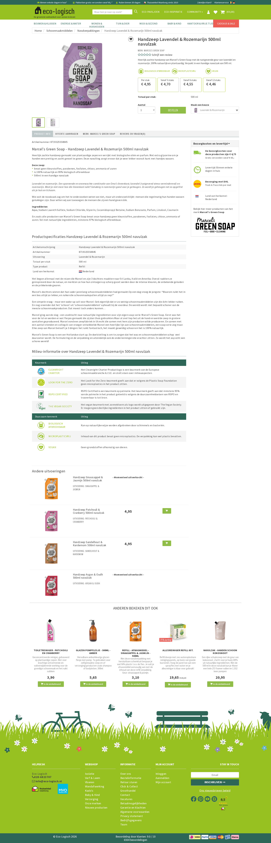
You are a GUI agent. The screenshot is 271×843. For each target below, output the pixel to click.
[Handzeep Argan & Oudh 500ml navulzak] (51, 585)
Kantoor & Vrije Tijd (200, 23)
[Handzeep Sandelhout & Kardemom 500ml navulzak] (51, 553)
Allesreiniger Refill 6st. (177, 650)
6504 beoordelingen (135, 840)
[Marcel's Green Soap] (214, 223)
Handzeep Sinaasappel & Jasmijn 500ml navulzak (88, 478)
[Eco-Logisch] (53, 10)
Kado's (89, 790)
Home (38, 30)
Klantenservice (222, 2)
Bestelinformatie (130, 778)
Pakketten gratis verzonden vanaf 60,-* (94, 2)
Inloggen (161, 773)
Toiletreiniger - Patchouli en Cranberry (51, 652)
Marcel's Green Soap (154, 50)
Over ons (125, 773)
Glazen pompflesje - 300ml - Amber (93, 652)
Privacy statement (131, 816)
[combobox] (215, 110)
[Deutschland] (234, 2)
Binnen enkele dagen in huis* (53, 2)
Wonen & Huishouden (96, 25)
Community (194, 11)
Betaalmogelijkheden (133, 803)
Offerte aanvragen (66, 133)
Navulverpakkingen (88, 30)
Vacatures (126, 799)
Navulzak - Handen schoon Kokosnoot (220, 652)
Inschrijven (214, 782)
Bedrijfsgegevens (131, 820)
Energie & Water (71, 23)
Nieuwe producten (96, 807)
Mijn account (163, 782)
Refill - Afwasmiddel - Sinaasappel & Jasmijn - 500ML (135, 653)
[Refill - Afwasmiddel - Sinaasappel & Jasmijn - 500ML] (135, 630)
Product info (42, 133)
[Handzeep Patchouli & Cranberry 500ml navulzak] (51, 520)
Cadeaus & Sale (226, 23)
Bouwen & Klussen (45, 23)
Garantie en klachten (133, 807)
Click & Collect (129, 786)
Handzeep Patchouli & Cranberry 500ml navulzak (88, 511)
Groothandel (128, 790)
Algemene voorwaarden (134, 812)
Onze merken (93, 803)
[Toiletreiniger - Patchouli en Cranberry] (50, 630)
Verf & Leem (92, 778)
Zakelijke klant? (204, 2)
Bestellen (173, 110)
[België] (231, 2)
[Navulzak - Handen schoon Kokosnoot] (220, 630)
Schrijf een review (162, 55)
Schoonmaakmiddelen (59, 30)
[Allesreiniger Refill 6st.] (177, 630)
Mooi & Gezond (148, 23)
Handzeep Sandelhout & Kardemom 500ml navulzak (89, 543)
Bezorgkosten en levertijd (210, 143)
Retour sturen (128, 782)
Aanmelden (162, 778)
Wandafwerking (94, 786)
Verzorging (91, 799)
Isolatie (89, 773)
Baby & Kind (174, 23)
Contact (125, 795)
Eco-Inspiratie (173, 11)
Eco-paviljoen (150, 11)
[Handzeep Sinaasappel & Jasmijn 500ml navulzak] (51, 488)
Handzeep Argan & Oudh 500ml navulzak (88, 576)
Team (123, 824)
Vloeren (89, 782)
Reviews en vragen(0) (132, 133)
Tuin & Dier (122, 23)
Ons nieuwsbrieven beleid (214, 790)
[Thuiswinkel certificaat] (41, 789)
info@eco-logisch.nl (48, 781)
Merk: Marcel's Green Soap (99, 133)
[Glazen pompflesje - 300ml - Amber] (93, 630)
